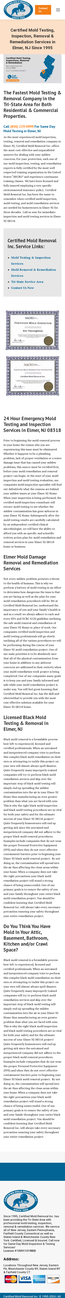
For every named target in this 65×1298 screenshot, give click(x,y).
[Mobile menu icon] (58, 9)
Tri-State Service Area (27, 282)
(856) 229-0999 (22, 126)
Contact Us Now (22, 288)
